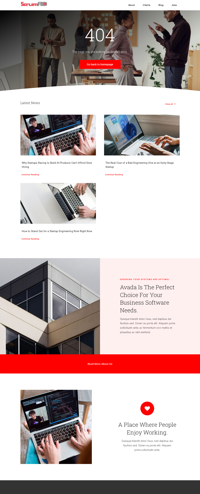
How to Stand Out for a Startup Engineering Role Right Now (57, 231)
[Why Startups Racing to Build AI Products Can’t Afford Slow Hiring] (58, 135)
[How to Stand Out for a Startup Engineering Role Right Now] (58, 203)
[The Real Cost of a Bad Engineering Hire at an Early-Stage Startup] (142, 135)
